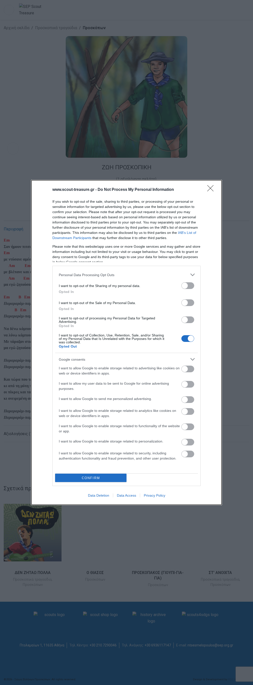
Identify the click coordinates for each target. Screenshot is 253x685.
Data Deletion (98, 495)
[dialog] (126, 342)
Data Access (126, 495)
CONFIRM (91, 478)
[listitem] (126, 274)
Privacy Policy (154, 495)
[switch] (187, 285)
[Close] (212, 190)
